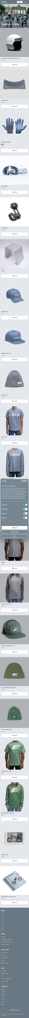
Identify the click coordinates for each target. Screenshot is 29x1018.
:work (2, 923)
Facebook (3, 991)
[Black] (1, 144)
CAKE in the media (5, 957)
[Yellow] (4, 144)
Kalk (2, 916)
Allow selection (14, 532)
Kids (2, 928)
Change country (14, 1009)
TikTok (2, 996)
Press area (3, 955)
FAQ (2, 976)
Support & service (5, 973)
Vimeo (2, 1004)
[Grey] (3, 144)
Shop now (14, 64)
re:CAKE (3, 926)
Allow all (14, 527)
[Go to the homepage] (4, 2)
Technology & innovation (6, 939)
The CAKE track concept (6, 941)
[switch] (25, 509)
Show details (21, 523)
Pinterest (3, 999)
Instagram (3, 989)
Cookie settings (4, 981)
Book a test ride (4, 944)
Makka (2, 913)
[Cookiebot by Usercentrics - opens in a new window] (21, 481)
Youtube (3, 1002)
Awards (3, 960)
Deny (14, 536)
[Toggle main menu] (27, 2)
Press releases (4, 952)
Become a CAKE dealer (6, 978)
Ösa (2, 918)
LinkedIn (3, 994)
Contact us (20, 1)
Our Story (3, 936)
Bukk (2, 921)
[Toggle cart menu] (24, 2)
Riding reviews (4, 962)
